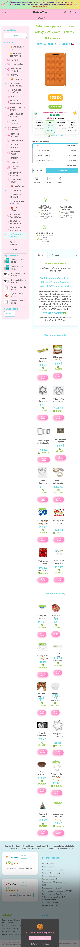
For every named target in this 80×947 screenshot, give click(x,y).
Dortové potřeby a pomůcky (33, 848)
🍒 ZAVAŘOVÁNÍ (18, 186)
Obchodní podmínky (50, 879)
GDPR (44, 885)
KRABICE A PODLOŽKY (15, 122)
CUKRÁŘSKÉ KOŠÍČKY (15, 91)
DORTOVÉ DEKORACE (15, 146)
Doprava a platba (49, 867)
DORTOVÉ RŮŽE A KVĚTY (17, 108)
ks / (10, 314)
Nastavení (34, 944)
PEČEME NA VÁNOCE (16, 235)
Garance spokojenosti (51, 876)
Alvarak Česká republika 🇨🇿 (55, 44)
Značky (14, 249)
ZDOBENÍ (15, 97)
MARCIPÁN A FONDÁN (16, 69)
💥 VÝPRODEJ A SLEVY (17, 48)
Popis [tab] (40, 255)
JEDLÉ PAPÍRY (17, 64)
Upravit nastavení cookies (19, 944)
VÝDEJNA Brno (48, 864)
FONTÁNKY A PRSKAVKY (15, 174)
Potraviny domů (8, 931)
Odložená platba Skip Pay (52, 894)
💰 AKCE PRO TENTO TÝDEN (16, 54)
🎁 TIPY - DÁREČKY (15, 209)
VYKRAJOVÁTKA (18, 141)
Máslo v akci (14, 848)
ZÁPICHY (15, 158)
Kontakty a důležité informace (54, 870)
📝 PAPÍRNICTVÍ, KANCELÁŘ (17, 202)
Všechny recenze (25, 868)
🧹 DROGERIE (16, 190)
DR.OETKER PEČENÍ (16, 152)
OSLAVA (14, 162)
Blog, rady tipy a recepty (12, 934)
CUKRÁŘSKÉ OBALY (16, 181)
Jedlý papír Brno (44, 846)
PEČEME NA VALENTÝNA (15, 215)
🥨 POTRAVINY (17, 79)
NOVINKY (15, 60)
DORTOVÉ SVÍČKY (15, 167)
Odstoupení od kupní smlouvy (54, 882)
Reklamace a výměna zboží (53, 888)
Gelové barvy (28, 846)
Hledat (15, 35)
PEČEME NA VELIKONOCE (15, 222)
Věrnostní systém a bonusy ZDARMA (57, 891)
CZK (3, 12)
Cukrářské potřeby (12, 846)
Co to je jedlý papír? (10, 928)
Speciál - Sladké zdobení (16, 243)
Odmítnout (45, 944)
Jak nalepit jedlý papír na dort (14, 925)
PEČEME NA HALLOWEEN (15, 229)
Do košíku (63, 171)
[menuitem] (40, 17)
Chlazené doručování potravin (54, 873)
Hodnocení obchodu (50, 902)
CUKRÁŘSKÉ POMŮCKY (15, 128)
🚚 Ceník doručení (55, 136)
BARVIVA (15, 75)
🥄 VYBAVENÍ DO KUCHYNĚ (17, 196)
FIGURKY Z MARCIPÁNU (15, 102)
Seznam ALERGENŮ (50, 905)
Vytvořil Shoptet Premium (69, 943)
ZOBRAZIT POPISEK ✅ (54, 313)
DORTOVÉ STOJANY (15, 135)
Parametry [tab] (56, 255)
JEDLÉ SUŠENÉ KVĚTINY (16, 115)
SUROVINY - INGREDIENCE (16, 84)
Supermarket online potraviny (61, 848)
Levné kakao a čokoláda (64, 846)
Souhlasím (41, 938)
